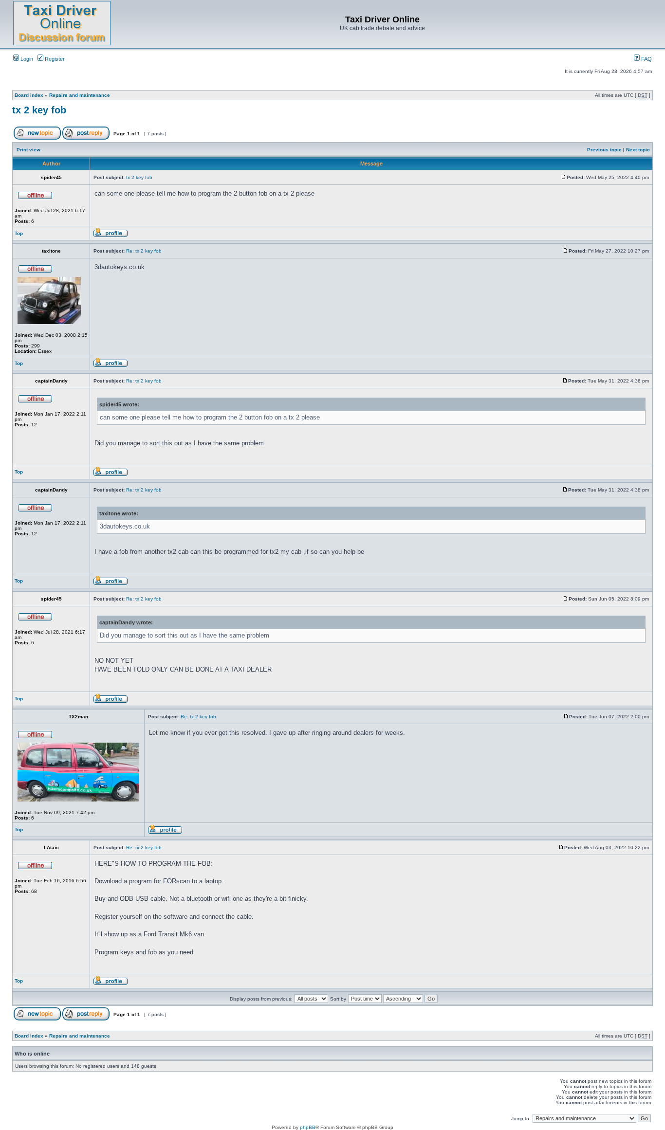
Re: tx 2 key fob (144, 251)
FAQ (646, 59)
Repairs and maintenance (79, 95)
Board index (29, 95)
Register (54, 59)
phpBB (307, 1127)
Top (19, 233)
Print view (28, 149)
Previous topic (604, 149)
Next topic (638, 149)
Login (26, 59)
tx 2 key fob (39, 110)
